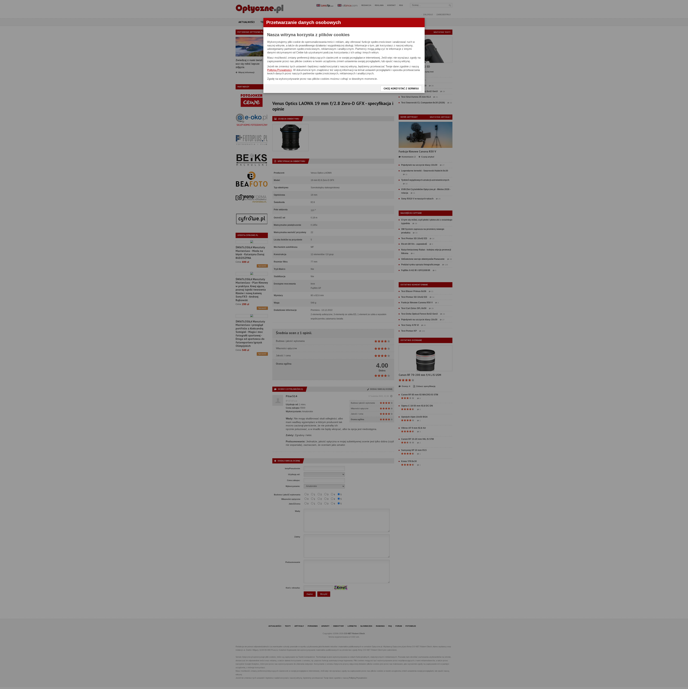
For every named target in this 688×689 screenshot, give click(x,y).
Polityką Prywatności (279, 69)
